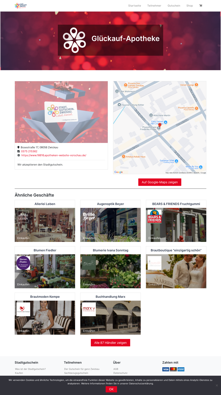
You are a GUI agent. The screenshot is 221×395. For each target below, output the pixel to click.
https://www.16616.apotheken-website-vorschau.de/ (53, 155)
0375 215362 (28, 151)
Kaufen (19, 373)
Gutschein (174, 5)
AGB (115, 369)
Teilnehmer (154, 5)
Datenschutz (120, 373)
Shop (189, 5)
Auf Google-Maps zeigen (160, 182)
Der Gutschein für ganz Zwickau (81, 369)
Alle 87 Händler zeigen (110, 342)
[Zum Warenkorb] (201, 5)
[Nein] (216, 385)
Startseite (134, 5)
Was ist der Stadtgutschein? (30, 369)
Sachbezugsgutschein (76, 373)
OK (111, 389)
